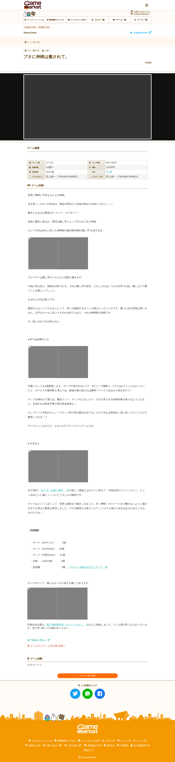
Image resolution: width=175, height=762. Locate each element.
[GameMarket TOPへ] (87, 729)
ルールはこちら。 (37, 639)
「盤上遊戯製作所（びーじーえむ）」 (65, 624)
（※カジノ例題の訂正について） (86, 567)
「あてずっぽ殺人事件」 (52, 490)
